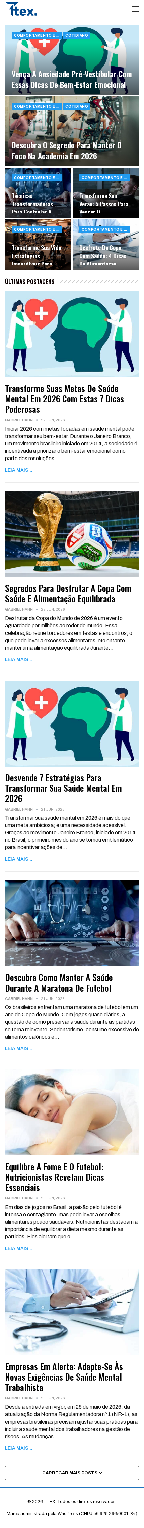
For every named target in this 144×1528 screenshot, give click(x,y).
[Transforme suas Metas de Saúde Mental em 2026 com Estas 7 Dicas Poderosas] (72, 334)
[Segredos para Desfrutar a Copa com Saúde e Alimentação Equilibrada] (72, 534)
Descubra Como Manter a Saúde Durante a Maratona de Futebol (59, 982)
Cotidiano (76, 35)
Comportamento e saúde (38, 35)
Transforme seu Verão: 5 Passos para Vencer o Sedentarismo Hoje (103, 207)
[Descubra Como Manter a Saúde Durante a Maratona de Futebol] (72, 923)
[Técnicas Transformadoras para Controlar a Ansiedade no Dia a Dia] (38, 192)
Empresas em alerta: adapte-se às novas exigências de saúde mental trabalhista (64, 1377)
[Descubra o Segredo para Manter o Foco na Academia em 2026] (72, 131)
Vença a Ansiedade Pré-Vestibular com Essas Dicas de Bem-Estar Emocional (72, 79)
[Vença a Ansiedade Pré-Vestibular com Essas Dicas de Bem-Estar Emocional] (72, 60)
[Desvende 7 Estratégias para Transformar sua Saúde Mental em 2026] (72, 724)
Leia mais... (18, 470)
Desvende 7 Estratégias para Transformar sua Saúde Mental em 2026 (63, 788)
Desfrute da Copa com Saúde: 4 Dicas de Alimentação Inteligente (102, 259)
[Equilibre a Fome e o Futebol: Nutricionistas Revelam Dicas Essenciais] (72, 1112)
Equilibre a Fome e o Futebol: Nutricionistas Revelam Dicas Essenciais (54, 1177)
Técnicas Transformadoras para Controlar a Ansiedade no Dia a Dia (34, 211)
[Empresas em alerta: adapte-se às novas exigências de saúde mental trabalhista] (72, 1312)
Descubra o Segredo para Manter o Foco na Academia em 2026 (67, 150)
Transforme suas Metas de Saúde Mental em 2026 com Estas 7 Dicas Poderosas (64, 399)
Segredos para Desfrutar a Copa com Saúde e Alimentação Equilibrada (68, 593)
